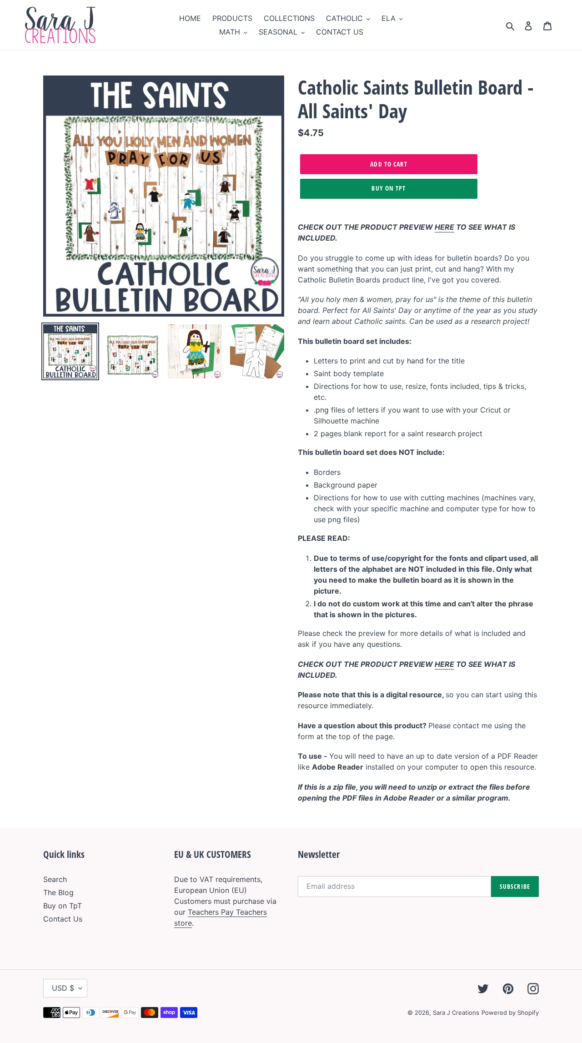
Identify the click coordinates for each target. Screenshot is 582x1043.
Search (55, 879)
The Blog (58, 892)
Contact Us (62, 918)
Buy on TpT (388, 188)
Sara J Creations (456, 1012)
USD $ (63, 988)
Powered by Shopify (510, 1012)
